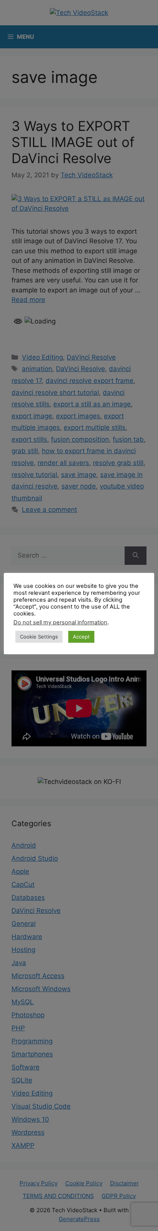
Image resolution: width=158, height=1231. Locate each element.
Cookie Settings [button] (39, 637)
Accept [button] (81, 637)
